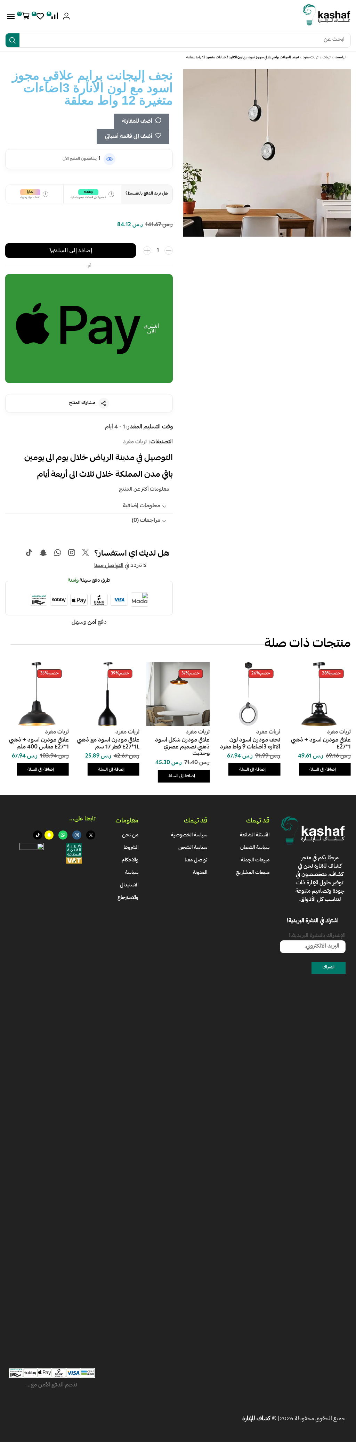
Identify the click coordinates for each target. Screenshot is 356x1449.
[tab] (89, 506)
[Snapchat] (43, 552)
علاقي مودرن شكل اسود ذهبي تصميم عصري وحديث (182, 747)
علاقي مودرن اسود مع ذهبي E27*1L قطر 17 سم (108, 744)
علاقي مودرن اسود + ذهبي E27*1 (321, 744)
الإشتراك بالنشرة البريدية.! (317, 936)
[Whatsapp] (57, 552)
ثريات (327, 57)
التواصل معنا (108, 566)
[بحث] (12, 40)
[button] (53, 16)
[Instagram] (71, 552)
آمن (92, 622)
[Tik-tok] (29, 552)
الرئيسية (340, 57)
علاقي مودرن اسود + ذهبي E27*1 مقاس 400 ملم (39, 744)
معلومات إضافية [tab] (141, 506)
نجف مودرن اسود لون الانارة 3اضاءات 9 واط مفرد (250, 744)
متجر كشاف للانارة (321, 861)
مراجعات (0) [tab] (146, 520)
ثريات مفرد (310, 57)
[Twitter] (85, 552)
